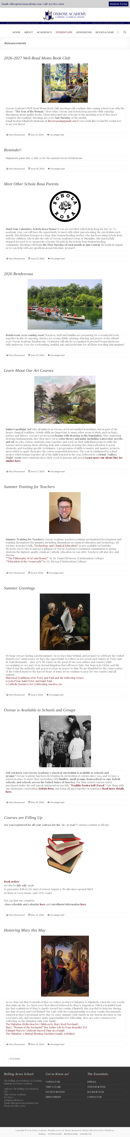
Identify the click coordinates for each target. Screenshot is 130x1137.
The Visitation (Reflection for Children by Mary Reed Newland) (42, 1024)
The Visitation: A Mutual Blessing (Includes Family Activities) (40, 1033)
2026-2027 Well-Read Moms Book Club (37, 58)
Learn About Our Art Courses (28, 370)
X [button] (127, 3)
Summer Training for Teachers (29, 486)
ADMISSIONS (84, 32)
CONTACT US (53, 1081)
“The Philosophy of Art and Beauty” (28, 558)
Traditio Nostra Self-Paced (87, 785)
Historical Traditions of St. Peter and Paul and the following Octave (45, 677)
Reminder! (13, 150)
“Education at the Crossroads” (25, 561)
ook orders (12, 881)
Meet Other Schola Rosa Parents (31, 184)
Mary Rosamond (17, 134)
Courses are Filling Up (23, 817)
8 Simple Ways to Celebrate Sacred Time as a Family (35, 1030)
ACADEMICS (44, 32)
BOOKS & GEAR (105, 32)
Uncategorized (57, 134)
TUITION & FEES (96, 1086)
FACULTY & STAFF (55, 1091)
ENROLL (91, 1081)
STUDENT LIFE (64, 32)
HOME (16, 32)
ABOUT (28, 32)
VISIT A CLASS (53, 1086)
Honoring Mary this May (25, 930)
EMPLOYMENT (53, 1096)
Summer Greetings (19, 588)
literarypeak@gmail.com (62, 121)
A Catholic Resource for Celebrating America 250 (34, 684)
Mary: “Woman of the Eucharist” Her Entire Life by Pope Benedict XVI (46, 1027)
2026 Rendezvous (18, 273)
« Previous (14, 1058)
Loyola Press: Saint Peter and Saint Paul (29, 681)
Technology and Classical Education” (56, 545)
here (43, 904)
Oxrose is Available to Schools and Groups (39, 710)
